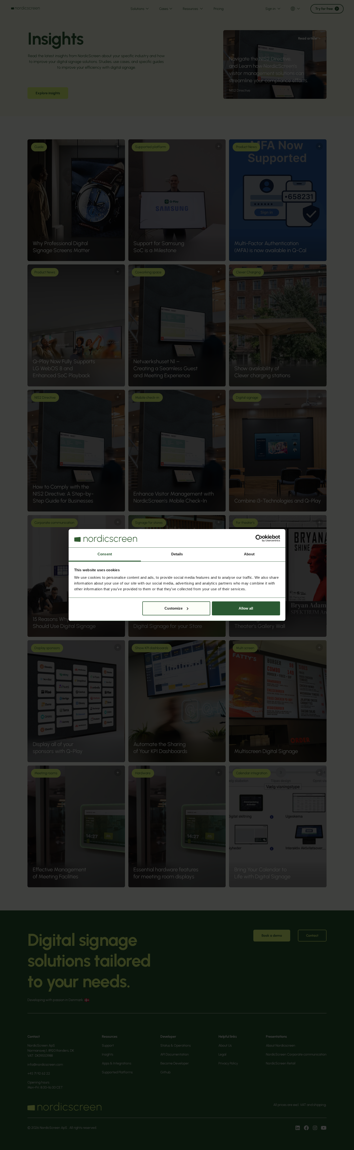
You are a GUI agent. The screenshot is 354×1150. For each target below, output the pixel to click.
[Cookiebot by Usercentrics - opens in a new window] (259, 538)
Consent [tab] (105, 554)
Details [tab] (177, 554)
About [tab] (249, 554)
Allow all (246, 608)
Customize (173, 608)
